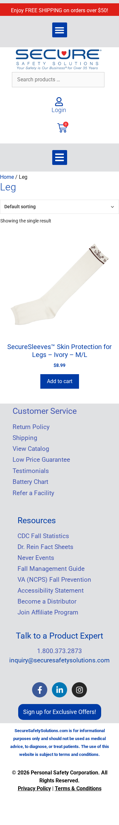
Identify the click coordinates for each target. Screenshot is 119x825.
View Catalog (31, 448)
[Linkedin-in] (59, 689)
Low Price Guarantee (41, 459)
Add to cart (59, 381)
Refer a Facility (33, 493)
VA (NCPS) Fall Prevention (54, 579)
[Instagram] (79, 689)
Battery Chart (30, 482)
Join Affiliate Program (48, 612)
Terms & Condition (77, 788)
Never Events (36, 558)
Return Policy (31, 427)
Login (59, 109)
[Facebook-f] (39, 689)
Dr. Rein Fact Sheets (45, 547)
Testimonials (31, 471)
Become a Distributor (47, 601)
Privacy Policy (34, 788)
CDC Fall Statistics (43, 536)
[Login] (59, 101)
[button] (59, 29)
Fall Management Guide (51, 568)
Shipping (25, 438)
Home (7, 177)
